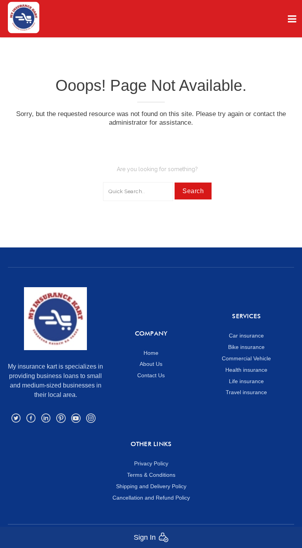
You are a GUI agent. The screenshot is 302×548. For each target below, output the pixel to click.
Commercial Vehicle (246, 358)
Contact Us (151, 375)
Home (151, 353)
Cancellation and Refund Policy (151, 497)
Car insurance (246, 335)
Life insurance (246, 381)
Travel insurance (246, 392)
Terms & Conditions (151, 475)
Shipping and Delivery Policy (151, 486)
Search (193, 191)
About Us (151, 364)
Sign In (145, 537)
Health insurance (246, 370)
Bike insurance (246, 347)
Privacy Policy (151, 463)
